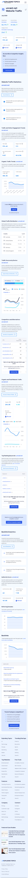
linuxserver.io (6, 347)
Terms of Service (5, 871)
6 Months (6, 292)
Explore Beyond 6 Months (9, 273)
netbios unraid (6, 488)
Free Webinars (18, 819)
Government (5, 765)
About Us (4, 811)
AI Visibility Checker (19, 763)
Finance (17, 741)
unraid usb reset (7, 492)
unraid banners (6, 481)
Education (17, 744)
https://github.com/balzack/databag (12, 684)
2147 (3, 32)
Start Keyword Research (8, 468)
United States (14, 22)
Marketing (4, 749)
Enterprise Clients (19, 795)
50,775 (4, 25)
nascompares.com (7, 358)
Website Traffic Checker (20, 768)
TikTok (16, 811)
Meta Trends (5, 790)
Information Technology (7, 29)
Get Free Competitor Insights (14, 522)
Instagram (17, 808)
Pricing (3, 806)
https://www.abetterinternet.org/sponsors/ (13, 673)
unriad (4, 485)
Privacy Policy (5, 869)
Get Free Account (14, 725)
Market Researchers (20, 792)
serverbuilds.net (7, 351)
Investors (17, 790)
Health (16, 749)
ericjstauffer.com (7, 354)
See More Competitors (8, 334)
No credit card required (14, 212)
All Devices (7, 289)
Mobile (22, 289)
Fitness (3, 747)
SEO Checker (18, 765)
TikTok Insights (5, 792)
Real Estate (4, 774)
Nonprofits (4, 771)
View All (3, 755)
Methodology (5, 817)
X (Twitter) (17, 814)
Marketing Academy (19, 817)
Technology (4, 744)
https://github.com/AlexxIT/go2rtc (11, 679)
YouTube (17, 806)
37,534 (13, 25)
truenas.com (6, 344)
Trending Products (6, 784)
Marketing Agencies (19, 787)
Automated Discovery (7, 787)
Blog (3, 819)
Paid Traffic (18, 421)
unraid (4, 478)
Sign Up (14, 209)
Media (3, 752)
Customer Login (5, 808)
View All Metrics (6, 95)
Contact (4, 814)
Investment (4, 768)
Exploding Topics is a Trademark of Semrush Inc (8, 864)
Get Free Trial (14, 372)
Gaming (16, 752)
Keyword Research (19, 774)
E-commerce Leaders (20, 784)
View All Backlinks (7, 546)
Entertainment (5, 763)
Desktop (16, 289)
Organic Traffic (9, 421)
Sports (16, 747)
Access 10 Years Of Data (8, 394)
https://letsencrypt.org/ (9, 667)
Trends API (4, 795)
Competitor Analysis (20, 771)
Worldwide (4, 22)
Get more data (8, 70)
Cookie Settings (5, 874)
